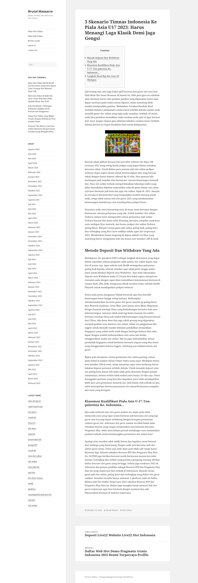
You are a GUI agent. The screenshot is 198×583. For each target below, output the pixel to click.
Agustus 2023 (34, 310)
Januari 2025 (33, 232)
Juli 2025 (32, 204)
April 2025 (32, 218)
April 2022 (32, 374)
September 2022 (35, 360)
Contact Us (32, 50)
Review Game (34, 41)
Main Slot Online (35, 31)
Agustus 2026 (34, 149)
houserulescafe (34, 439)
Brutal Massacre (40, 11)
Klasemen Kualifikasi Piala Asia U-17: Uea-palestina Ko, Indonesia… (103, 69)
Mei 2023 (32, 323)
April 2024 (32, 273)
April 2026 (32, 163)
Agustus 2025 (34, 200)
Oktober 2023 (34, 300)
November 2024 (35, 241)
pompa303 (32, 445)
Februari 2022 (34, 383)
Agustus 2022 (34, 365)
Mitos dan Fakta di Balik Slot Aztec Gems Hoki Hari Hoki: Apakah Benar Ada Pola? (40, 99)
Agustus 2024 (34, 255)
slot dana (32, 428)
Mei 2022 (32, 369)
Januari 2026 (33, 177)
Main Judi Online (35, 36)
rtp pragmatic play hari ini (39, 494)
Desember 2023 (35, 291)
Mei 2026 (32, 158)
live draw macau (35, 478)
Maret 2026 (33, 167)
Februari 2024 (34, 282)
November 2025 (35, 186)
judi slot (31, 472)
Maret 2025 (33, 222)
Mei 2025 (32, 213)
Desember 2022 (35, 346)
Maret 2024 (33, 277)
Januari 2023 (33, 342)
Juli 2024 (32, 259)
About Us (32, 45)
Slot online (32, 505)
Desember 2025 (35, 181)
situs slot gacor (34, 401)
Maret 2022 (33, 378)
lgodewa (32, 489)
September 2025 (35, 195)
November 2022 (35, 351)
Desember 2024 (35, 236)
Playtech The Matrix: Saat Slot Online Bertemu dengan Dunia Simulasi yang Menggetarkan (41, 129)
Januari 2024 (33, 287)
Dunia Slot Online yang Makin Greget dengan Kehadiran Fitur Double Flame (42, 119)
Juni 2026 (32, 154)
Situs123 (31, 423)
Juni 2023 (32, 319)
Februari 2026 (34, 172)
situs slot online (35, 456)
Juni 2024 (32, 264)
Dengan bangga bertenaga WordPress (116, 577)
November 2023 (35, 296)
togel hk (31, 434)
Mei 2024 (32, 268)
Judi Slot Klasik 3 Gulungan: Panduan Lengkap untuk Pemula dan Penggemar (40, 109)
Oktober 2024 (34, 245)
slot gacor (32, 412)
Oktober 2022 (34, 355)
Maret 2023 (33, 333)
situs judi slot (34, 467)
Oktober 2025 (34, 190)
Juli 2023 (32, 314)
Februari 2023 (34, 337)
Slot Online (127, 510)
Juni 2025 (32, 209)
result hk (32, 417)
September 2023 (35, 305)
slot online (32, 461)
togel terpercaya (35, 406)
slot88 (30, 483)
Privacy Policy (91, 577)
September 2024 (35, 250)
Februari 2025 (34, 227)
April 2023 (32, 328)
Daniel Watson (112, 510)
